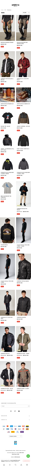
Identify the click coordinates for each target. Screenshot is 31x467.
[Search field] (15, 465)
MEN (5, 9)
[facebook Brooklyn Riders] (15, 411)
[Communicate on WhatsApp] (28, 456)
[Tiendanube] (15, 457)
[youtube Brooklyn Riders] (19, 411)
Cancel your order (15, 454)
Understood (26, 460)
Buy (2, 46)
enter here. (21, 452)
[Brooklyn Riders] (4, 465)
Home (2, 9)
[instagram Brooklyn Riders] (11, 411)
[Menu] (10, 465)
